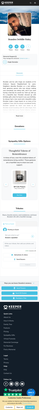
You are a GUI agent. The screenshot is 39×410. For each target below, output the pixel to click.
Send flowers (21, 259)
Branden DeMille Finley (19, 39)
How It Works (9, 321)
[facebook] (6, 384)
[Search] (30, 3)
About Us (7, 317)
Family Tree (8, 324)
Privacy (6, 363)
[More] (28, 47)
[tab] (9, 223)
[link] (19, 183)
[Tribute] (11, 47)
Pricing (6, 332)
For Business (8, 346)
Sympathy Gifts (9, 335)
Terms (6, 359)
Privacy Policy (26, 403)
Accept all (30, 407)
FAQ (5, 370)
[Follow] (22, 47)
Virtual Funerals (9, 339)
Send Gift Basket (21, 293)
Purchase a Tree (21, 298)
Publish (27, 265)
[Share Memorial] (17, 47)
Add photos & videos (21, 255)
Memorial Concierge (11, 342)
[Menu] (35, 3)
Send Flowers (21, 288)
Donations (19, 126)
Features (7, 328)
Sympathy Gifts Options (19, 141)
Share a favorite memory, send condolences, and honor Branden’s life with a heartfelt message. (19, 216)
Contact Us (8, 373)
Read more (19, 116)
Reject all (20, 407)
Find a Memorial (9, 350)
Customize (9, 407)
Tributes (19, 208)
